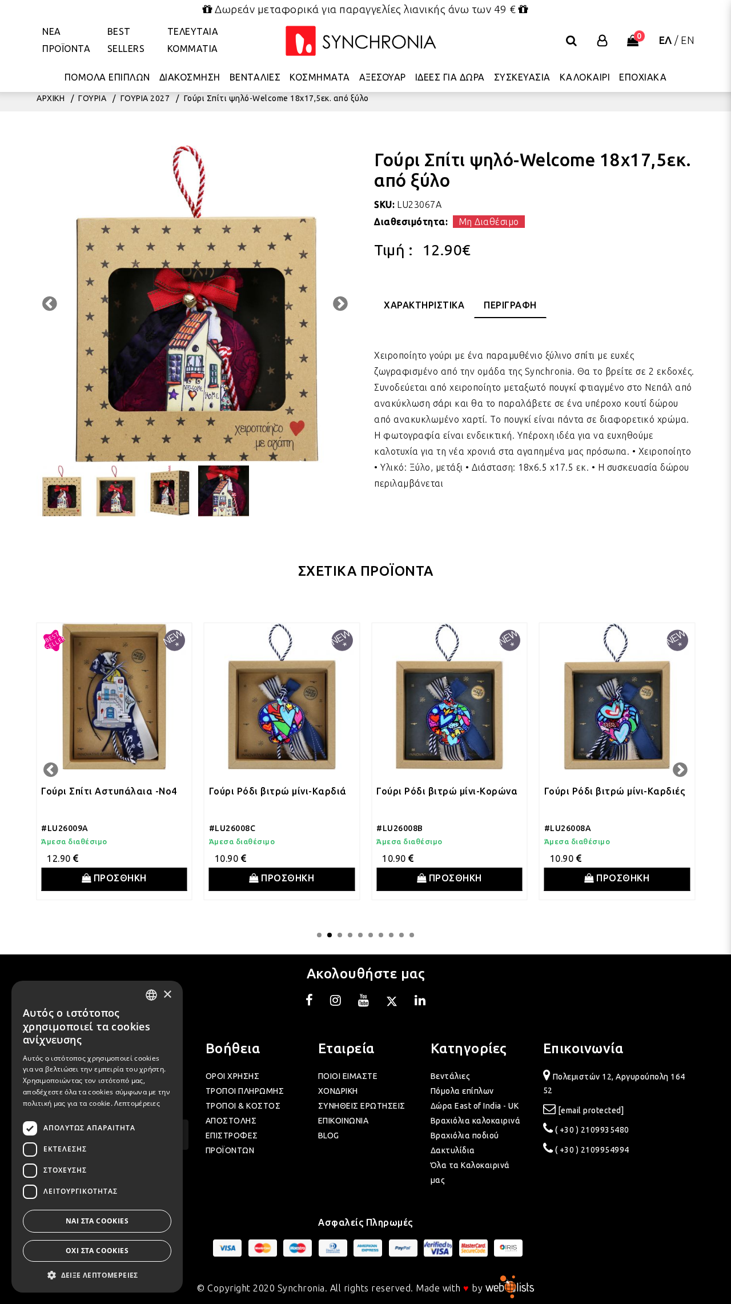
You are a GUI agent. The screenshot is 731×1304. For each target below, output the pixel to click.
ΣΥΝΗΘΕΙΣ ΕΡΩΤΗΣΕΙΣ (361, 1105)
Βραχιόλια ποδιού (465, 1135)
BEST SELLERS (126, 40)
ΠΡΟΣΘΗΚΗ (119, 878)
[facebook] (310, 1001)
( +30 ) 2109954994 (592, 1149)
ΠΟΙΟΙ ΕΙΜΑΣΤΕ (348, 1076)
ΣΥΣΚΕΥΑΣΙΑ (522, 77)
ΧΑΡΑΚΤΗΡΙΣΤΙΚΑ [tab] (424, 305)
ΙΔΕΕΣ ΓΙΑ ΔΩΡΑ (450, 77)
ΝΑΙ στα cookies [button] (97, 1221)
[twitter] (391, 1001)
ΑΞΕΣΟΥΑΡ (382, 77)
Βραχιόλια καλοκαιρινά (476, 1120)
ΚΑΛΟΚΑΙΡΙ (585, 77)
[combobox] (151, 995)
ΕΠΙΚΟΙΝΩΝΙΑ (343, 1120)
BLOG (328, 1135)
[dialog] (97, 1137)
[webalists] (509, 1288)
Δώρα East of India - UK (475, 1105)
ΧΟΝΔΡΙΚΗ (338, 1091)
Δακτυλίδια (453, 1150)
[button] (97, 1275)
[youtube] (363, 1001)
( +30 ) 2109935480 (592, 1129)
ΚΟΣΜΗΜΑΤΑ (320, 77)
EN (687, 40)
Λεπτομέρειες (137, 1103)
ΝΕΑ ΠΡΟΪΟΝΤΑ (66, 40)
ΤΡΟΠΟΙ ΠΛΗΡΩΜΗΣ (245, 1091)
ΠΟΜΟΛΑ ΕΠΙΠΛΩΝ (107, 77)
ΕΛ (665, 40)
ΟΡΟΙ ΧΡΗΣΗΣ (233, 1076)
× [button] (167, 994)
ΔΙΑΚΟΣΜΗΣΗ (189, 77)
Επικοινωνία (583, 1048)
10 (411, 935)
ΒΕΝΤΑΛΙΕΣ (255, 77)
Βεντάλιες (451, 1076)
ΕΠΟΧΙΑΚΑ (642, 77)
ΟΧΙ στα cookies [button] (97, 1250)
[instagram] (336, 1001)
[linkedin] (420, 1001)
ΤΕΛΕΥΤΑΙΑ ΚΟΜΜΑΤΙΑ (193, 40)
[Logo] (361, 40)
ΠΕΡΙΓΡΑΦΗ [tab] (510, 305)
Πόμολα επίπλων (462, 1091)
